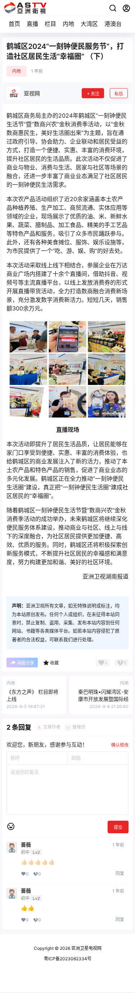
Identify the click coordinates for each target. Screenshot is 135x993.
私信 (118, 93)
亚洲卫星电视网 (86, 948)
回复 (120, 873)
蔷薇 (26, 844)
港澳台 (113, 23)
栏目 (50, 23)
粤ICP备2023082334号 (67, 958)
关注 (95, 93)
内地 (68, 23)
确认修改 (120, 745)
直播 (32, 23)
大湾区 (89, 23)
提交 (118, 827)
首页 (14, 23)
